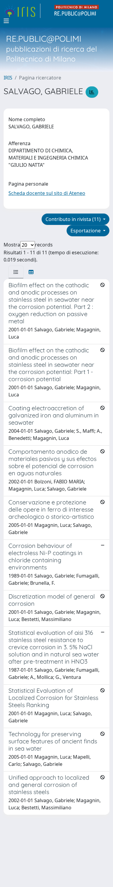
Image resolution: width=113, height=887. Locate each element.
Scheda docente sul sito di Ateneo (46, 193)
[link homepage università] (77, 11)
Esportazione (86, 230)
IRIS (8, 77)
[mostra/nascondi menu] (6, 21)
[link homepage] (22, 11)
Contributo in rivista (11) (74, 219)
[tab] (16, 272)
